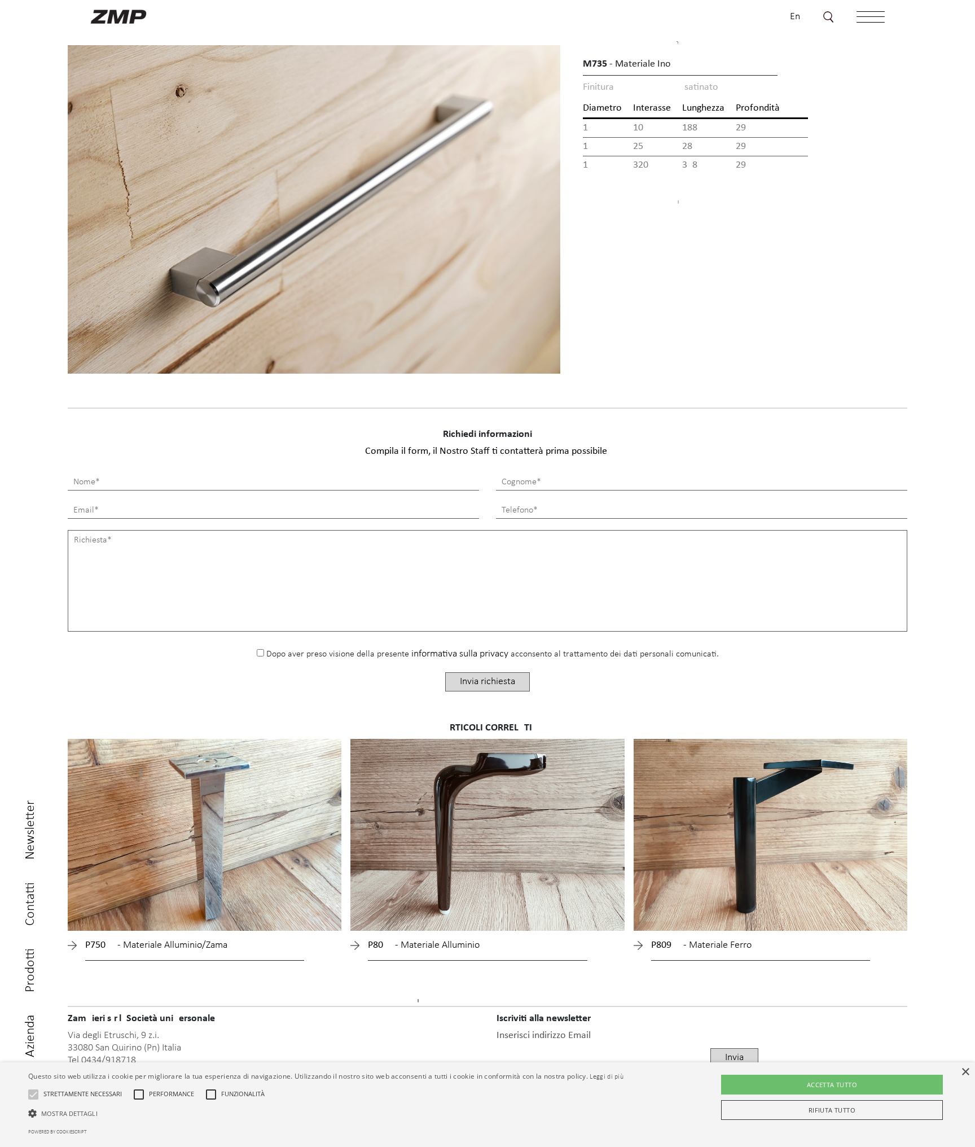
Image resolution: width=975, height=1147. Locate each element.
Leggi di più (606, 1077)
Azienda (30, 1036)
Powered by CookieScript (57, 1132)
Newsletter (30, 830)
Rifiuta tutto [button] (832, 1110)
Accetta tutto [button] (832, 1084)
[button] (33, 1094)
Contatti (30, 904)
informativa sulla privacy (459, 654)
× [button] (965, 1072)
